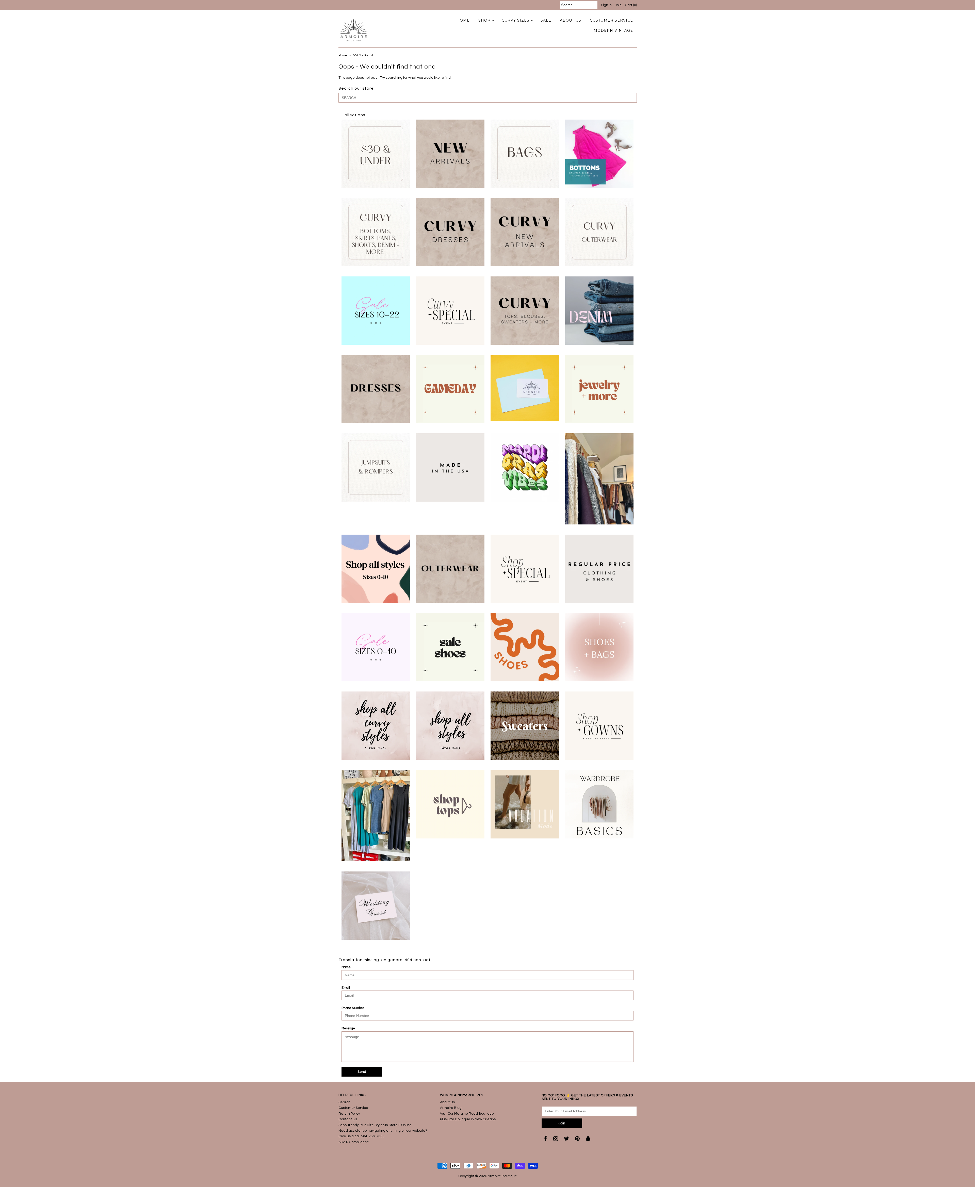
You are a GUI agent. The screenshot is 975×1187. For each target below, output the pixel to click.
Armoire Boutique (502, 1176)
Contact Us (347, 1119)
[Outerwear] (450, 569)
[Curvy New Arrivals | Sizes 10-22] (525, 232)
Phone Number (353, 1008)
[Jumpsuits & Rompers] (376, 467)
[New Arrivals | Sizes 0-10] (376, 569)
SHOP (484, 20)
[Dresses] (376, 389)
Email (346, 988)
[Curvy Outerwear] (599, 232)
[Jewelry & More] (599, 389)
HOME (463, 20)
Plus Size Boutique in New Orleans (468, 1119)
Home (342, 55)
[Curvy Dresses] (450, 232)
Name (346, 967)
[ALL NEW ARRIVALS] (450, 154)
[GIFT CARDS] (525, 388)
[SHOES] (525, 647)
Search (344, 1102)
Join (618, 5)
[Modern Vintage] (599, 478)
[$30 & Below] (376, 154)
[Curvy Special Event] (450, 310)
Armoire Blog (451, 1108)
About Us (447, 1102)
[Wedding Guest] (376, 905)
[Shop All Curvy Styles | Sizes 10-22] (376, 725)
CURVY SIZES (515, 20)
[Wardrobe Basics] (599, 804)
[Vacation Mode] (525, 804)
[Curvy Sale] (376, 310)
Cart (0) (631, 5)
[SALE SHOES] (450, 647)
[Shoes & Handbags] (599, 647)
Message (348, 1028)
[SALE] (376, 647)
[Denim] (599, 310)
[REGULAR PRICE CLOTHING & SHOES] (599, 569)
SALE (546, 20)
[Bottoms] (599, 154)
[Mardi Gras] (525, 467)
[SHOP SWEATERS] (525, 725)
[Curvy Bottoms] (376, 232)
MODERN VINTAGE (613, 30)
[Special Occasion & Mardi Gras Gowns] (599, 725)
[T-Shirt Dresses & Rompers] (376, 815)
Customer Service (353, 1108)
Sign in (606, 5)
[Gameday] (450, 389)
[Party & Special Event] (525, 569)
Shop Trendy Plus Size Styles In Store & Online (375, 1125)
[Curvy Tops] (525, 310)
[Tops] (450, 804)
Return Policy (349, 1113)
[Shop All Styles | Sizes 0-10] (450, 725)
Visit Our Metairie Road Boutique (467, 1113)
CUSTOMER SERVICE (611, 20)
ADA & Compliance (353, 1142)
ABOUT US (570, 20)
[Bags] (525, 154)
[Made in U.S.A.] (450, 467)
